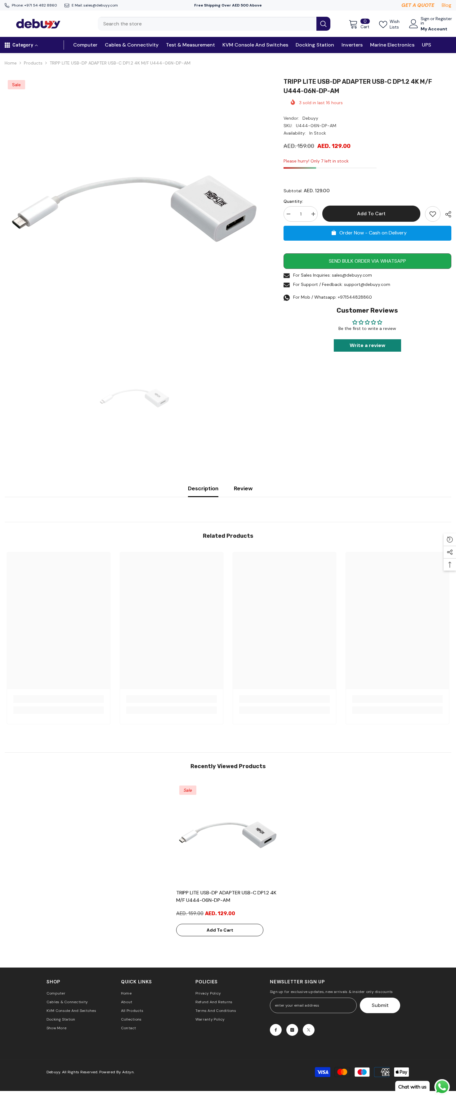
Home (11, 63)
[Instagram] (292, 1030)
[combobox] (207, 24)
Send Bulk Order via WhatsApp (367, 261)
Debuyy (310, 118)
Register (444, 18)
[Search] (214, 24)
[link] (58, 699)
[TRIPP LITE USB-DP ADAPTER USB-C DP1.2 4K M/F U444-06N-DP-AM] (228, 834)
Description (203, 488)
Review (243, 488)
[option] (135, 207)
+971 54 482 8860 (40, 5)
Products (33, 63)
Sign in (425, 20)
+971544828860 (355, 297)
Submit (380, 1005)
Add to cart (372, 213)
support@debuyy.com (367, 284)
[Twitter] (309, 1030)
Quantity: (293, 201)
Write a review (367, 345)
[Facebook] (276, 1030)
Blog (446, 5)
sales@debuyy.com (100, 5)
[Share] (445, 214)
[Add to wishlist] (432, 214)
